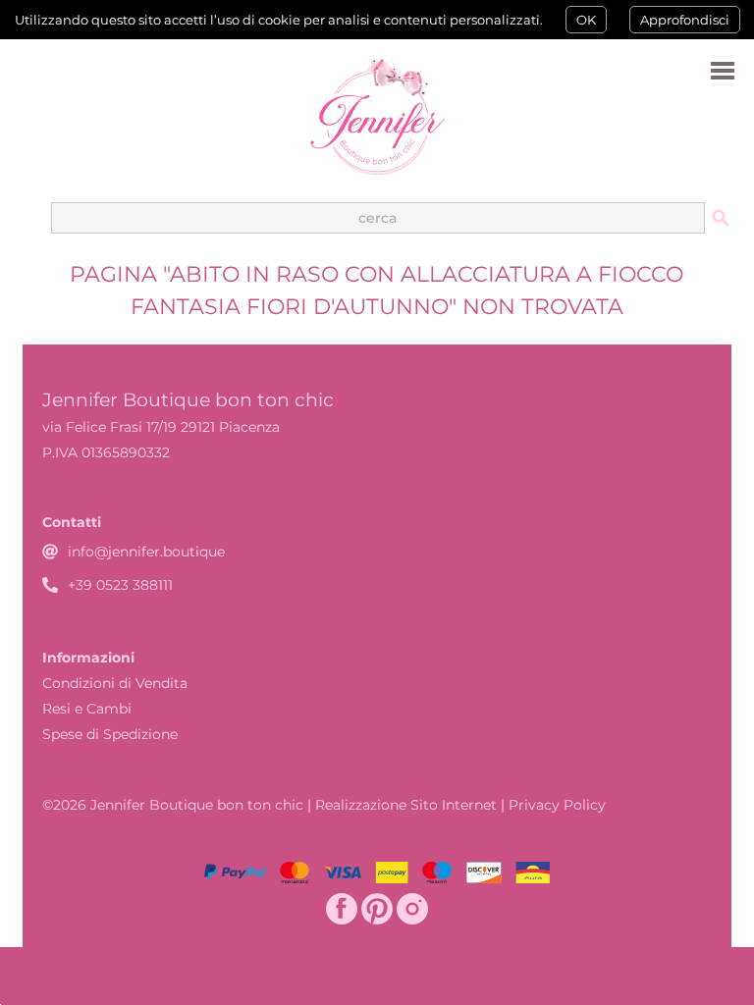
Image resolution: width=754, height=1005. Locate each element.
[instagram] (412, 909)
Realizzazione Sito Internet (406, 805)
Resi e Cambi (87, 708)
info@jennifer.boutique (146, 551)
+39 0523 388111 (120, 585)
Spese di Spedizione (110, 734)
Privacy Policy (557, 805)
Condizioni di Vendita (115, 683)
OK (586, 19)
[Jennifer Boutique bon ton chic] (377, 117)
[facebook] (341, 909)
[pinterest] (377, 909)
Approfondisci (684, 19)
